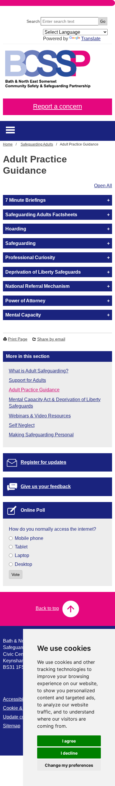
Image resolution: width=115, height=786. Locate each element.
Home (8, 144)
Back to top (47, 608)
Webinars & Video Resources (40, 415)
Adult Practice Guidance (34, 389)
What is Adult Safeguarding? (38, 370)
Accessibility (16, 699)
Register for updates (43, 462)
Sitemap (11, 725)
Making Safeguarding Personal (41, 434)
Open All (103, 185)
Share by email (51, 339)
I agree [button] (69, 740)
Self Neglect (21, 425)
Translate (91, 38)
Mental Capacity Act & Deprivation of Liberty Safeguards (55, 403)
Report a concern (57, 106)
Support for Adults (27, 380)
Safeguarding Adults (37, 144)
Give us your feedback (46, 486)
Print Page (17, 339)
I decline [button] (69, 753)
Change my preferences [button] (69, 765)
